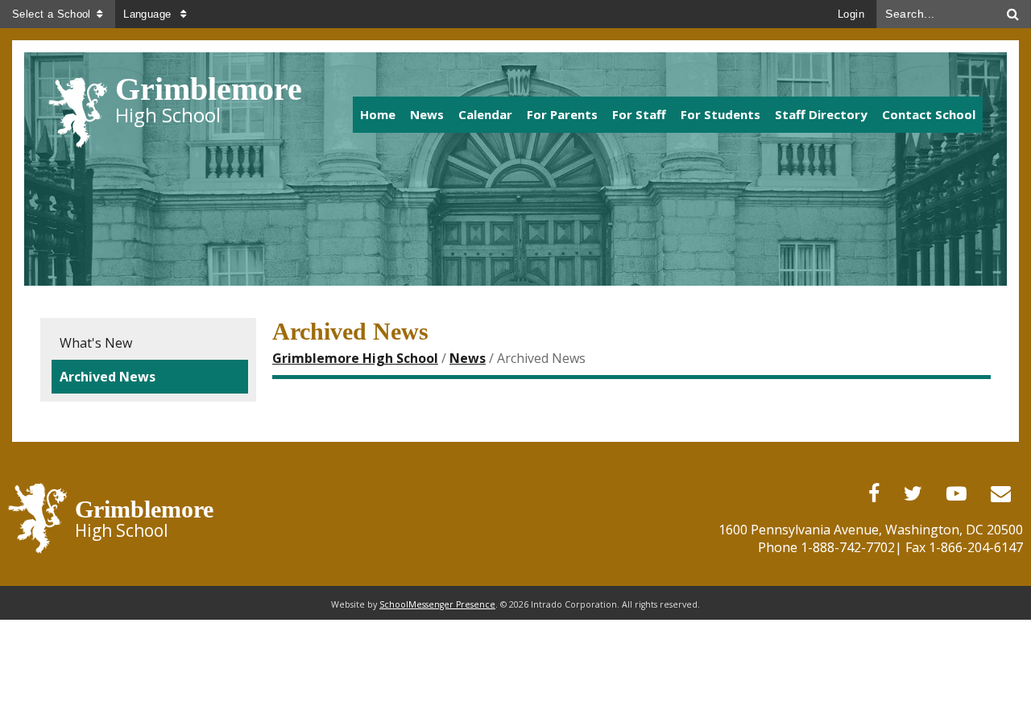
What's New (96, 343)
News (467, 358)
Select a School (51, 14)
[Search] (1013, 14)
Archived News (107, 377)
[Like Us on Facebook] (874, 494)
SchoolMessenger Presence (437, 604)
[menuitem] (378, 115)
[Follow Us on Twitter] (913, 494)
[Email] (1001, 494)
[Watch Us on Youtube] (956, 494)
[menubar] (653, 114)
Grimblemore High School (355, 358)
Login (851, 14)
